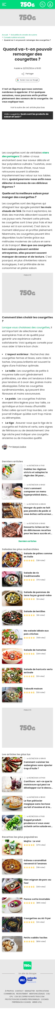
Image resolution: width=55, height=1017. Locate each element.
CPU (11, 996)
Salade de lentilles (34, 611)
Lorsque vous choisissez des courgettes (26, 327)
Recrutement (22, 994)
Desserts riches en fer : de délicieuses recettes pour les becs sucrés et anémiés (37, 530)
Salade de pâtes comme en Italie (38, 555)
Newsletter (30, 991)
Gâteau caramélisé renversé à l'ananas (35, 862)
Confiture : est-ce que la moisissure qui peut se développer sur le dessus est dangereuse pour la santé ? (38, 784)
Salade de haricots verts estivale (38, 671)
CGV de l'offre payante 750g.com (29, 996)
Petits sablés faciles (35, 937)
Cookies (45, 999)
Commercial (9, 994)
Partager (30, 73)
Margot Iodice (19, 446)
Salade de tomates (35, 649)
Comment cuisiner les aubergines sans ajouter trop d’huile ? (38, 765)
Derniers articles (27, 541)
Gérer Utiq (37, 1002)
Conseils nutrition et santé (14, 37)
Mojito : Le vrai (32, 841)
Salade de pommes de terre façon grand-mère (38, 594)
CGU (48, 994)
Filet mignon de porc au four (37, 881)
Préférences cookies (21, 1002)
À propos (9, 991)
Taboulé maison (33, 688)
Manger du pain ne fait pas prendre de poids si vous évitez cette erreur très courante (37, 511)
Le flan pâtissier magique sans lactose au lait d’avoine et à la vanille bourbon (37, 804)
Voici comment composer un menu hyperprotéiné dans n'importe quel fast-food (38, 491)
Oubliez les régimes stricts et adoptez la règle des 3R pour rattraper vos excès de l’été (37, 472)
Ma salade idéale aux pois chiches (36, 632)
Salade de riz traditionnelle (32, 574)
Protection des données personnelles (22, 999)
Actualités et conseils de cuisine (24, 35)
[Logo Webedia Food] (27, 980)
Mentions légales (37, 994)
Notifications (42, 991)
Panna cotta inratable (37, 899)
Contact (19, 991)
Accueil (5, 35)
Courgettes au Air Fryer (37, 918)
